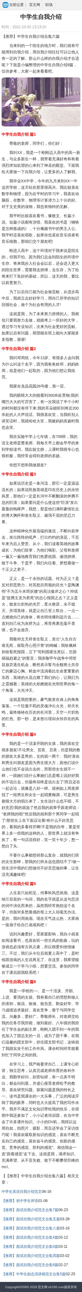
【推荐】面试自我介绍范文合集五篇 (31, 1219)
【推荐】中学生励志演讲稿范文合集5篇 (34, 1274)
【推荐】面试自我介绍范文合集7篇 (30, 1210)
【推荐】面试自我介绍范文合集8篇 (30, 1265)
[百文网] (6, 5)
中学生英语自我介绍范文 (22, 1192)
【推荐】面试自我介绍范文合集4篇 (30, 1237)
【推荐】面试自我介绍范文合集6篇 (30, 1246)
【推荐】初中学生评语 (20, 1201)
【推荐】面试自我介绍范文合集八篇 (31, 1228)
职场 (49, 5)
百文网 (34, 5)
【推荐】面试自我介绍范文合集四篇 (31, 1256)
